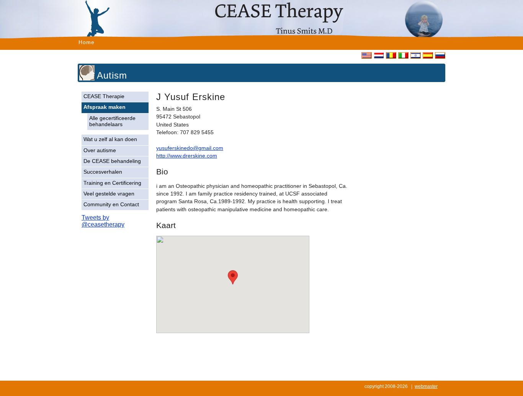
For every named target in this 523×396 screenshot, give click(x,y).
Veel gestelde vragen (108, 194)
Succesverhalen (102, 172)
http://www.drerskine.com (186, 156)
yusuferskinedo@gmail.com (189, 148)
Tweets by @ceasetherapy (103, 221)
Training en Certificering (112, 183)
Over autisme (99, 150)
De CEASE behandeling (112, 161)
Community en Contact (111, 204)
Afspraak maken (104, 107)
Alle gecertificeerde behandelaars (112, 121)
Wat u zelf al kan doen (110, 139)
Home (86, 42)
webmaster (426, 386)
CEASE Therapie (103, 96)
